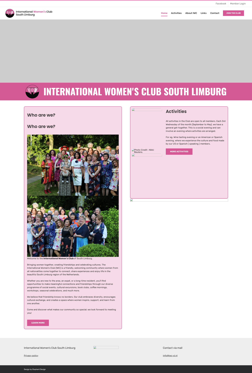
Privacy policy (31, 355)
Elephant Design (39, 369)
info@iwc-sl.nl (170, 355)
